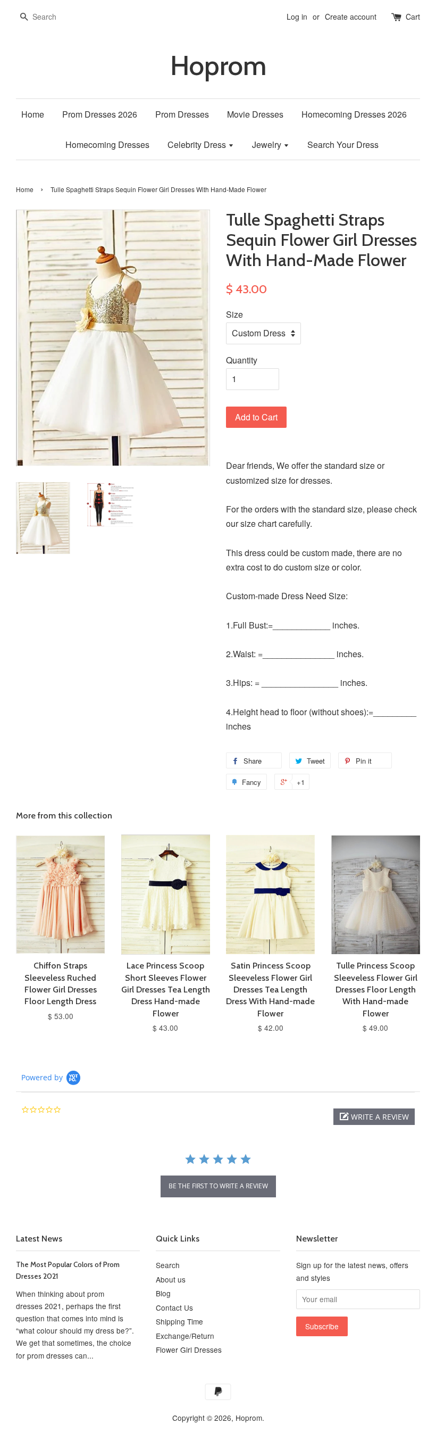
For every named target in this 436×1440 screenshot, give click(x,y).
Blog (163, 1293)
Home (32, 114)
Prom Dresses (182, 114)
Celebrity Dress (197, 144)
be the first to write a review (218, 1185)
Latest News (39, 1239)
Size (234, 314)
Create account (350, 16)
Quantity (241, 360)
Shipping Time (179, 1321)
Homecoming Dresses (107, 144)
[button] (374, 1116)
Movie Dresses (255, 114)
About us (171, 1279)
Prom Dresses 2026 (99, 114)
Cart (413, 16)
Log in (297, 16)
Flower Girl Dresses (189, 1349)
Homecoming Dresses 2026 (354, 114)
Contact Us (174, 1307)
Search (168, 1265)
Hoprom (218, 65)
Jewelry (267, 144)
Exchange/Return (185, 1335)
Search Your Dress (343, 144)
